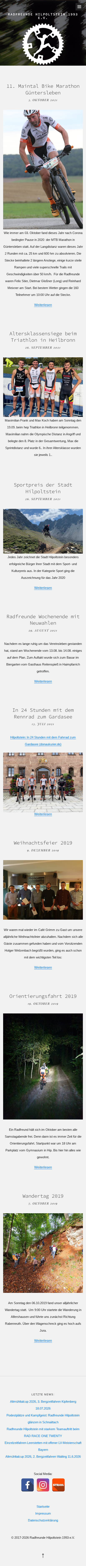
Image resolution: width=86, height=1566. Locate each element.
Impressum (43, 1513)
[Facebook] (27, 1485)
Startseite (43, 1506)
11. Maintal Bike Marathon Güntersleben (43, 89)
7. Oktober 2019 (43, 1203)
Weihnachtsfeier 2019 (43, 842)
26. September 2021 (43, 347)
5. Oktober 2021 (43, 100)
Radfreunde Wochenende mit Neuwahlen (43, 619)
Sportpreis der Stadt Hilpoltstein (43, 488)
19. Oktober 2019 (43, 1004)
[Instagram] (43, 1485)
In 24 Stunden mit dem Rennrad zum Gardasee (43, 713)
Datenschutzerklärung (43, 1520)
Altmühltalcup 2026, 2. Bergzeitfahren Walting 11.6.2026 (43, 1456)
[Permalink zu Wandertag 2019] (43, 1291)
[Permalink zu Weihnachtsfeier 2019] (43, 918)
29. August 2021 (43, 630)
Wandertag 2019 (43, 1196)
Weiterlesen (43, 305)
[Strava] (58, 1485)
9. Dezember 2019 (43, 850)
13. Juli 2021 (43, 724)
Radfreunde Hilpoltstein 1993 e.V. (43, 16)
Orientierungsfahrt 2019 (43, 996)
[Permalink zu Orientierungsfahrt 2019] (43, 1118)
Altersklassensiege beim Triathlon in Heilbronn (43, 336)
